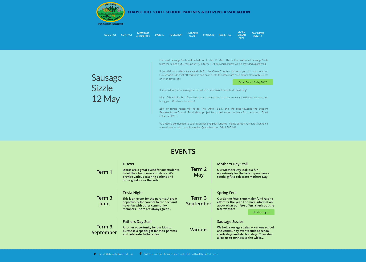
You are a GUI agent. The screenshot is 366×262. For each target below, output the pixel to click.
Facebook (164, 254)
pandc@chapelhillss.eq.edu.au (116, 254)
